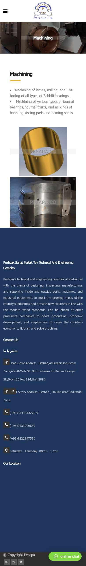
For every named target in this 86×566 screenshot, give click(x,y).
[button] (65, 556)
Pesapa (29, 554)
